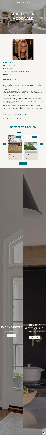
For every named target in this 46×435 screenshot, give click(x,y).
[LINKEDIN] (11, 118)
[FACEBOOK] (21, 118)
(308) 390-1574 (10, 68)
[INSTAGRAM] (14, 118)
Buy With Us (11, 335)
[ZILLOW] (4, 118)
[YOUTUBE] (7, 118)
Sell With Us (34, 337)
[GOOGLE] (17, 118)
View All (23, 163)
